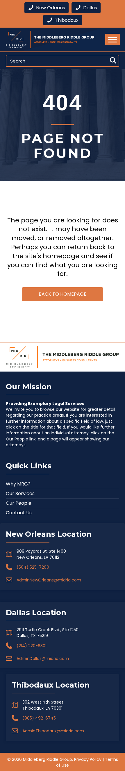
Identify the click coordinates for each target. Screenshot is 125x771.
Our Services (20, 493)
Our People (18, 503)
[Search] (113, 60)
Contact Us (19, 512)
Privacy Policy (87, 759)
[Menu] (112, 39)
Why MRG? (18, 484)
